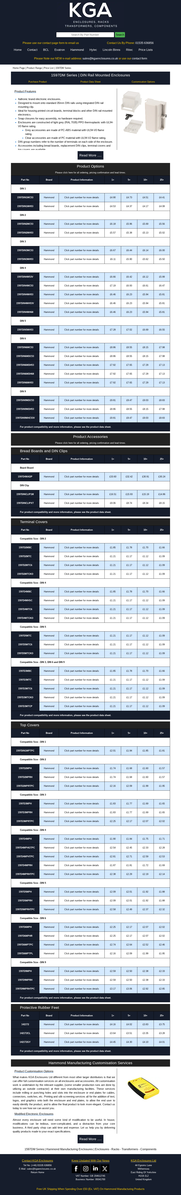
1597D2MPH (25, 768)
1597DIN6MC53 (25, 347)
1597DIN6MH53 (25, 382)
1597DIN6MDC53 (25, 356)
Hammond (77, 49)
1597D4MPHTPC (25, 856)
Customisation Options (143, 81)
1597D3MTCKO (25, 697)
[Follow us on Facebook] (76, 1168)
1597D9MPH (25, 971)
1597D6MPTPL (25, 953)
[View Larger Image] (143, 111)
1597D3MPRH (25, 812)
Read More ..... (90, 155)
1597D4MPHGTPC (25, 847)
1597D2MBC (25, 547)
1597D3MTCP (25, 706)
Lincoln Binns (111, 49)
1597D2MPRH (25, 777)
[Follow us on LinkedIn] (95, 1168)
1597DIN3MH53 (25, 259)
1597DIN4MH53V (25, 303)
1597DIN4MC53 (25, 285)
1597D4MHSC (25, 600)
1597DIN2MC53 (25, 224)
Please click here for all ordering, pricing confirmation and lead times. (90, 172)
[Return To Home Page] (90, 15)
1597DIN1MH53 (25, 206)
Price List (49, 68)
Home (18, 49)
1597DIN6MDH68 (25, 373)
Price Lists (146, 49)
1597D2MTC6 (25, 565)
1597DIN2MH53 (25, 232)
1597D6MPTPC (25, 944)
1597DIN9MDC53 (25, 400)
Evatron (59, 49)
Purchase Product (37, 81)
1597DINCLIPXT (25, 503)
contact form (139, 58)
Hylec (93, 49)
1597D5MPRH (25, 900)
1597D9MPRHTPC (25, 988)
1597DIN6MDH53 (25, 365)
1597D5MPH (25, 891)
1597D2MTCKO (25, 574)
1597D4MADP (25, 476)
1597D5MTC (25, 635)
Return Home (37, 1172)
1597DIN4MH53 (25, 294)
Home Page (19, 68)
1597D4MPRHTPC (25, 874)
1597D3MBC (25, 671)
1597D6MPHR (25, 936)
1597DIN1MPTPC (25, 750)
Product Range (34, 68)
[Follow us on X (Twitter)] (104, 1168)
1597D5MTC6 (25, 644)
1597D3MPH (25, 803)
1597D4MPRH (25, 865)
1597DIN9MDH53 (25, 409)
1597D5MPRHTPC (25, 909)
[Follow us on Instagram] (85, 1168)
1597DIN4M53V (25, 276)
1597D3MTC (25, 679)
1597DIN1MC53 (25, 197)
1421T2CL (25, 1033)
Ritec (129, 49)
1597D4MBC (25, 591)
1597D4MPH (25, 839)
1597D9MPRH (25, 980)
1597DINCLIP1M (25, 494)
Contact (32, 49)
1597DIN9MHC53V (25, 418)
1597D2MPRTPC (25, 786)
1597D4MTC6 (25, 609)
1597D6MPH (25, 927)
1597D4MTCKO (25, 618)
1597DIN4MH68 (25, 312)
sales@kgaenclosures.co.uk (100, 58)
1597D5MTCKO (25, 653)
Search (120, 34)
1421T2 (25, 1024)
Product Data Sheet (90, 81)
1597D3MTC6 (25, 688)
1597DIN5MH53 (25, 329)
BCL (46, 49)
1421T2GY (25, 1042)
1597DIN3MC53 (25, 250)
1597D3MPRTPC (25, 821)
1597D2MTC (25, 556)
